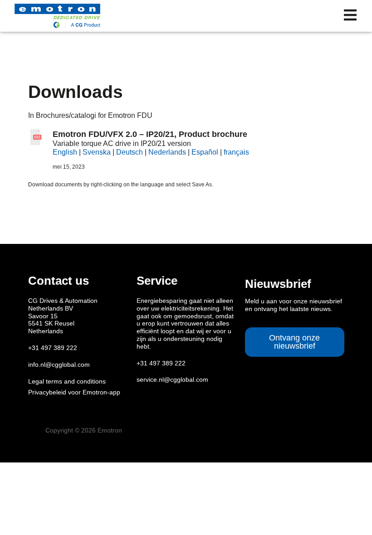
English (65, 152)
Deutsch (129, 152)
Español (204, 152)
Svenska (97, 152)
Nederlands (167, 152)
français (236, 152)
